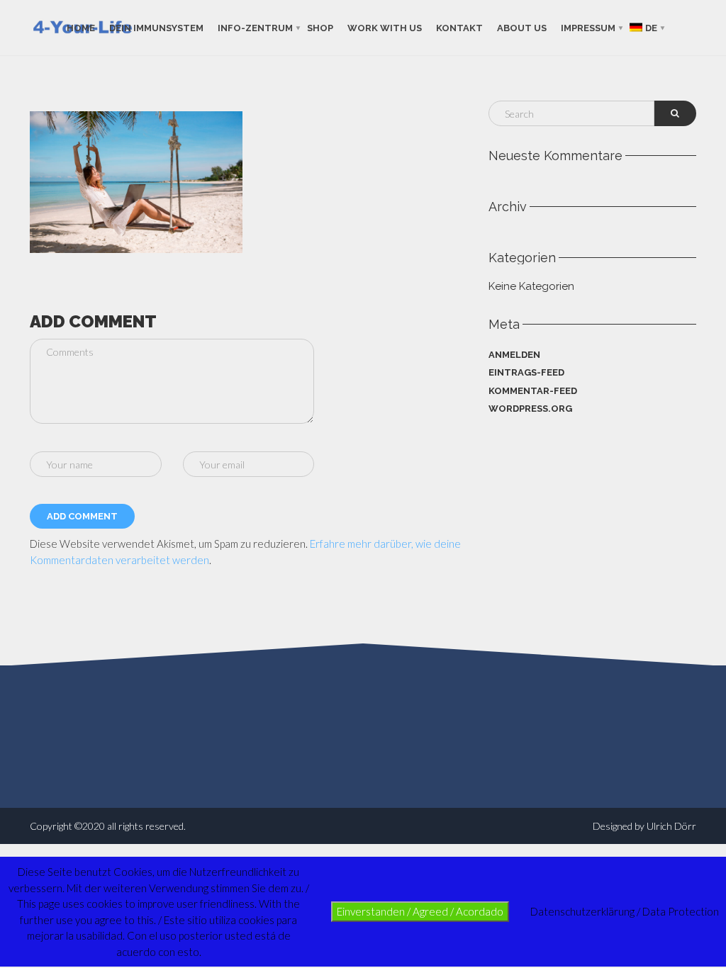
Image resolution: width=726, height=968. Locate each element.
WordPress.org (530, 408)
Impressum (588, 27)
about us (522, 27)
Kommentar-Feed (532, 390)
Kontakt (459, 27)
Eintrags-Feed (526, 372)
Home (81, 27)
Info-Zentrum (255, 27)
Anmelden (514, 354)
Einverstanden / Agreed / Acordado (420, 911)
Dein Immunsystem (156, 27)
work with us (384, 27)
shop (320, 27)
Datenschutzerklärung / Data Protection (624, 911)
